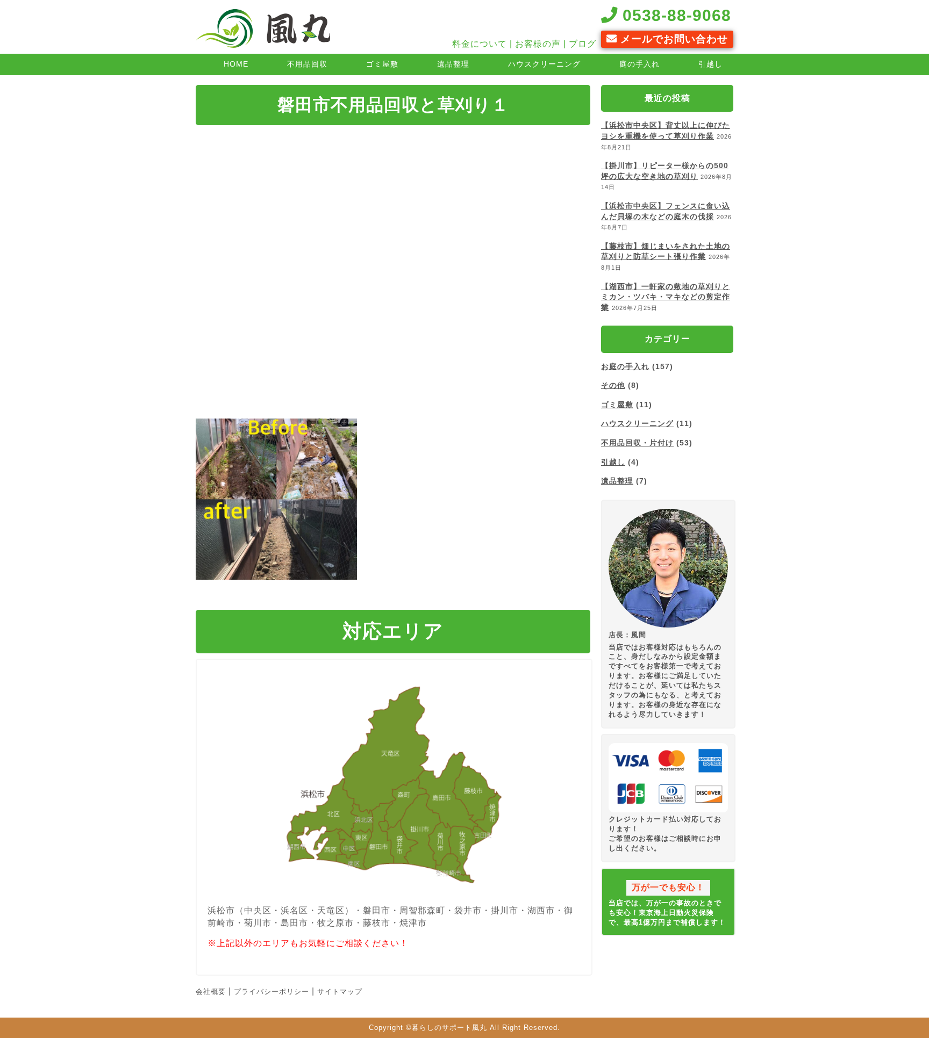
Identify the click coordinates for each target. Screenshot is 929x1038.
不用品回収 (307, 64)
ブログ (582, 43)
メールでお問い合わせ (672, 39)
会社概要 (211, 991)
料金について (479, 43)
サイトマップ (339, 991)
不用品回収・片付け (637, 442)
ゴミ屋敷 (382, 64)
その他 (613, 385)
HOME (236, 64)
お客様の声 (538, 43)
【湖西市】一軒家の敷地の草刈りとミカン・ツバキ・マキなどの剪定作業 (665, 297)
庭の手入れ (639, 64)
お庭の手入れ (625, 366)
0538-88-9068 (674, 15)
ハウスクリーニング (544, 64)
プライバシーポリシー (271, 991)
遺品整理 (453, 64)
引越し (710, 64)
